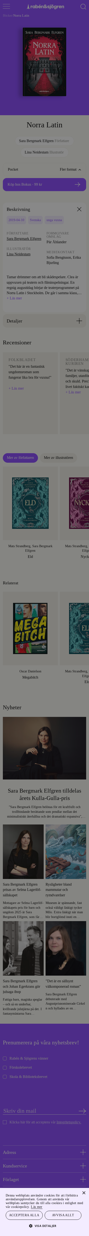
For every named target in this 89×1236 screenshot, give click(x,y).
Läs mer (75, 1206)
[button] (44, 1225)
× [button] (83, 1192)
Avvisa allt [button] (63, 1215)
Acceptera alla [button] (24, 1215)
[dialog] (44, 618)
